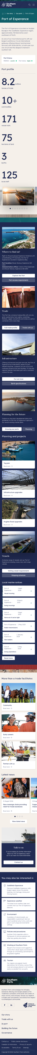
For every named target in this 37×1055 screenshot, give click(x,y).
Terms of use (16, 1048)
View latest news (18, 821)
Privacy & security (26, 1044)
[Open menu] (33, 4)
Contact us (18, 862)
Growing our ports (12, 429)
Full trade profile (10, 328)
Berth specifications (18, 384)
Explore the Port (18, 276)
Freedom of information (9, 1044)
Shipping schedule (18, 575)
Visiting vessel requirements (18, 571)
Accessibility (5, 1048)
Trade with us (27, 328)
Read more (8, 658)
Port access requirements (18, 280)
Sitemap (26, 1048)
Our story (10, 13)
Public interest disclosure (19, 1041)
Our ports (19, 13)
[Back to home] (3, 13)
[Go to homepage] (9, 981)
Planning (28, 429)
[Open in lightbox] (30, 201)
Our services (18, 379)
